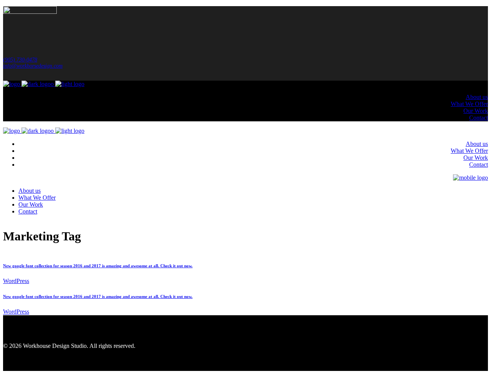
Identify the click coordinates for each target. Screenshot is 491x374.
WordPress (16, 281)
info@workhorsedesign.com (33, 66)
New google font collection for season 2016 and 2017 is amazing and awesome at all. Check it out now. (98, 265)
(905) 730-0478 (20, 60)
